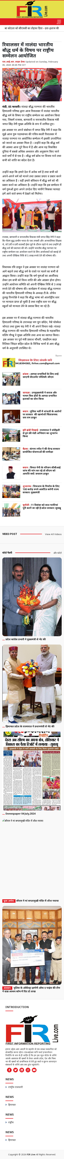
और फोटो (57, 552)
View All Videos (53, 534)
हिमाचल (12, 1104)
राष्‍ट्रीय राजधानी (15, 1087)
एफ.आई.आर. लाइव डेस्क (13, 61)
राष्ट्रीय (11, 1122)
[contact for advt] (32, 362)
